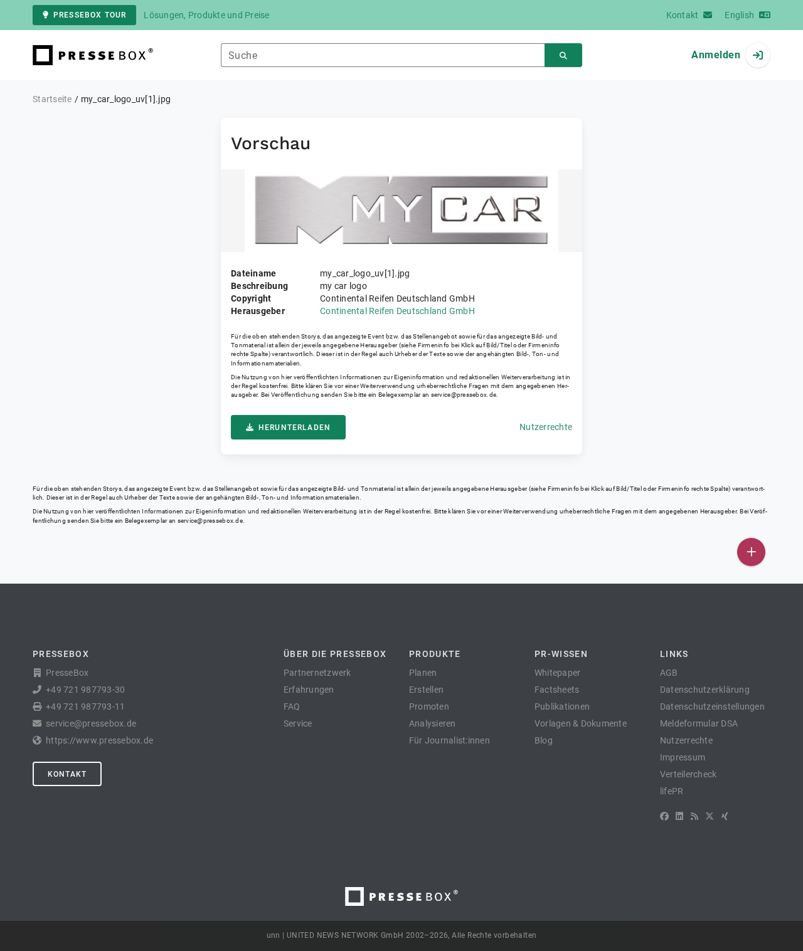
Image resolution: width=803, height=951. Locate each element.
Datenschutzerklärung (705, 690)
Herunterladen (294, 427)
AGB (669, 673)
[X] (709, 816)
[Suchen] (563, 55)
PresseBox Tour (89, 15)
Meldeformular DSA (699, 723)
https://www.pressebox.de (99, 740)
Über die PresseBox (335, 654)
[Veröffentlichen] (751, 552)
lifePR (672, 791)
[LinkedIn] (679, 816)
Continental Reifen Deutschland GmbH (397, 311)
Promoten (429, 706)
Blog (543, 740)
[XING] (724, 816)
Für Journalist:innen (449, 740)
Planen (423, 673)
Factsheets (557, 690)
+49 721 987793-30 (85, 690)
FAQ (292, 706)
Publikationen (562, 706)
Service (298, 723)
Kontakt (67, 774)
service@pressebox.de (463, 394)
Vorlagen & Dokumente (580, 723)
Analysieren (432, 723)
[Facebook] (664, 816)
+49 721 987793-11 (85, 706)
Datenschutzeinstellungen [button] (712, 706)
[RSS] (694, 816)
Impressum (682, 757)
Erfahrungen (309, 690)
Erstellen (426, 690)
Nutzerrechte (545, 427)
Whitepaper (557, 673)
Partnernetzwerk (317, 673)
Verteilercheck (688, 774)
